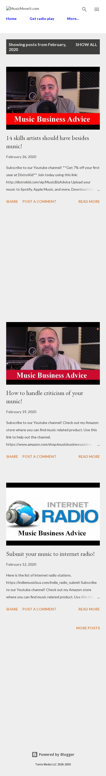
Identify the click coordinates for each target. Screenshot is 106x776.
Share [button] (12, 201)
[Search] (84, 9)
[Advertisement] (53, 264)
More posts (88, 628)
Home (11, 18)
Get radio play (42, 18)
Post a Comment (39, 201)
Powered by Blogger (56, 754)
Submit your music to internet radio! (50, 554)
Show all (86, 44)
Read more (89, 201)
